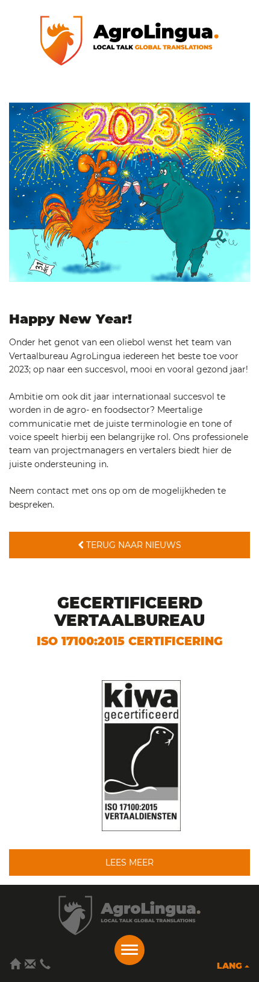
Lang (231, 965)
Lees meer (129, 862)
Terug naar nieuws (132, 545)
